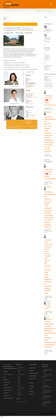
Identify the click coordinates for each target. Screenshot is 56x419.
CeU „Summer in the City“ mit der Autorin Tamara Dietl (46, 403)
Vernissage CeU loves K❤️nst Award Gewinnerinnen (50, 100)
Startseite (7, 9)
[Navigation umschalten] (51, 4)
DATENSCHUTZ (6, 395)
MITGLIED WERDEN (33, 375)
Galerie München (21, 374)
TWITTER (31, 388)
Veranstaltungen (13, 9)
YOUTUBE (31, 391)
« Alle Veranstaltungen (8, 21)
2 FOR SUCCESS (32, 378)
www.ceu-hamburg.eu (30, 117)
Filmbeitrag (20, 369)
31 (44, 88)
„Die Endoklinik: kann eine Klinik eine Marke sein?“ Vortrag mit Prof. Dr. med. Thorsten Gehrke (21, 127)
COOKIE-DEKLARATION (7, 398)
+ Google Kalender (29, 71)
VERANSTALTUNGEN (7, 390)
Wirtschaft (20, 394)
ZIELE (4, 377)
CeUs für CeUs (20, 367)
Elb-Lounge (28, 87)
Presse (19, 385)
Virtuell (19, 390)
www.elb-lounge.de (30, 103)
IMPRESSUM (5, 393)
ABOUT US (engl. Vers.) (8, 374)
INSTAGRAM (31, 386)
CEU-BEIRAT (5, 385)
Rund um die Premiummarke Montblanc (29, 122)
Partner (19, 378)
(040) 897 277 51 (38, 11)
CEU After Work (29, 84)
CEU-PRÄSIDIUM (6, 382)
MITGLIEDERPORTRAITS (33, 373)
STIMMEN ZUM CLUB (7, 387)
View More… (46, 354)
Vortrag (19, 392)
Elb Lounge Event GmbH (30, 93)
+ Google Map (34, 97)
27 (48, 86)
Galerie (19, 372)
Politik (19, 383)
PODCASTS (31, 394)
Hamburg (34, 84)
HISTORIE (5, 379)
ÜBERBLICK (5, 371)
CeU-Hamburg (28, 110)
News (19, 376)
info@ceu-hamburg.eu (48, 11)
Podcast (19, 381)
